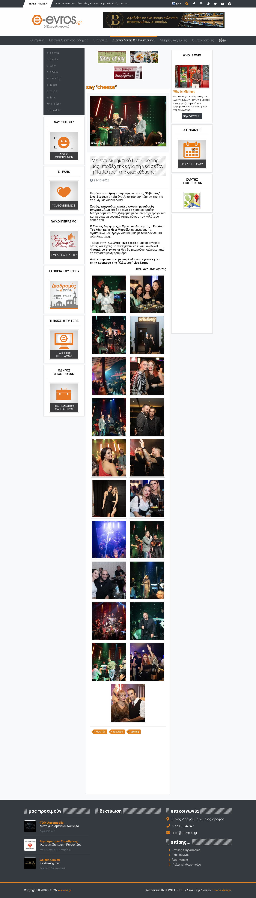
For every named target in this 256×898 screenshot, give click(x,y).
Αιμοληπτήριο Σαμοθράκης (59, 841)
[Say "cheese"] (64, 146)
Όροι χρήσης (180, 859)
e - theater (52, 59)
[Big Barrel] (164, 19)
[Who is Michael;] (192, 76)
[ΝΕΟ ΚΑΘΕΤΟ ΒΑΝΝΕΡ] (192, 273)
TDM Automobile (52, 823)
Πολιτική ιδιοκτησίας (186, 864)
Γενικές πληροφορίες (186, 850)
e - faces (51, 84)
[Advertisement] (128, 765)
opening (135, 731)
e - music (52, 91)
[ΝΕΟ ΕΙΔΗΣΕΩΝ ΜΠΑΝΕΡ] (128, 788)
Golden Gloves (50, 860)
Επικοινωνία (180, 855)
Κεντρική (36, 40)
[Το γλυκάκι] (112, 56)
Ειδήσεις (100, 40)
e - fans (50, 97)
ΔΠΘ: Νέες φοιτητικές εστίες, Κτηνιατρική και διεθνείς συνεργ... (91, 3)
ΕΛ (178, 3)
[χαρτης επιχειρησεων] (192, 200)
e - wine (50, 65)
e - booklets (53, 110)
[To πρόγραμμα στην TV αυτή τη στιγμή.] (64, 344)
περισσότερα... (192, 116)
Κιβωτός (100, 731)
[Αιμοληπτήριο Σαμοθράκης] (30, 844)
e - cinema (52, 53)
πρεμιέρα (118, 731)
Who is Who (53, 104)
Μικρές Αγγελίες (173, 40)
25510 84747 (183, 826)
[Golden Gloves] (30, 863)
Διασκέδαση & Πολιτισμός (133, 40)
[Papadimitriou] (144, 56)
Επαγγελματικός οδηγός (68, 40)
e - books (52, 72)
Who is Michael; (184, 91)
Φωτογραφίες (203, 40)
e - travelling (53, 78)
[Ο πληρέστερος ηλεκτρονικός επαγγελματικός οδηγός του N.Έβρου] (56, 21)
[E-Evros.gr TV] (223, 40)
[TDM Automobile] (30, 826)
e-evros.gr (64, 890)
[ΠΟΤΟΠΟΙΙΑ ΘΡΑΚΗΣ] (128, 72)
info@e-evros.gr (184, 833)
